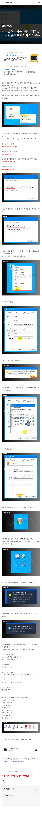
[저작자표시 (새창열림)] (22, 771)
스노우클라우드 (10, 69)
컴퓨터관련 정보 (7, 2)
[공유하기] (8, 771)
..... (5, 792)
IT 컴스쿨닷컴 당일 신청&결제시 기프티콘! (14, 55)
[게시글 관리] (10, 771)
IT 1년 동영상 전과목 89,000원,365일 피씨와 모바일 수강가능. (15, 59)
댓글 (3, 780)
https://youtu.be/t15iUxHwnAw (13, 761)
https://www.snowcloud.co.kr (14, 66)
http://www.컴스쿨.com (11, 52)
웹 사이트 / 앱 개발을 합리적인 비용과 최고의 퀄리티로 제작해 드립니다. (20, 73)
